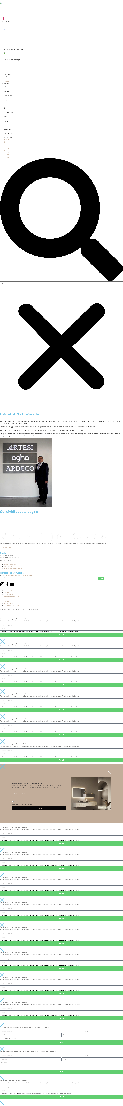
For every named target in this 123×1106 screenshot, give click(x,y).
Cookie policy (8, 594)
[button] (61, 219)
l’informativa (20, 1093)
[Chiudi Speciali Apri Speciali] (5, 103)
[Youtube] (12, 584)
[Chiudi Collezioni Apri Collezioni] (5, 24)
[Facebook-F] (7, 584)
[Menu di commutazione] (2, 18)
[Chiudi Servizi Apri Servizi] (5, 124)
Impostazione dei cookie (12, 597)
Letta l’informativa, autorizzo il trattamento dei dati (18, 575)
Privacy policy (8, 590)
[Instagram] (2, 584)
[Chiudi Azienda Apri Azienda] (5, 86)
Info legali (7, 592)
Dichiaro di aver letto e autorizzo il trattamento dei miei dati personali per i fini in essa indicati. (37, 1093)
